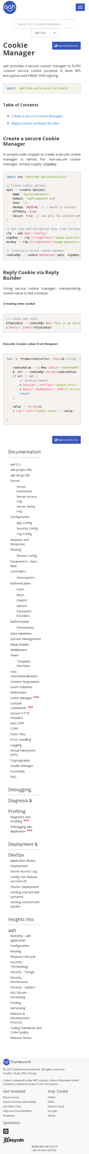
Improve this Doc (68, 46)
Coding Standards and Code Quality (25, 1030)
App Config (24, 523)
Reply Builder (19, 644)
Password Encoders (24, 613)
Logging (16, 745)
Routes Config (27, 555)
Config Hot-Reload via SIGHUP (23, 879)
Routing (15, 549)
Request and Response (19, 542)
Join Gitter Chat (12, 1106)
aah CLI (15, 464)
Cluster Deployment (24, 887)
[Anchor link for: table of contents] (40, 104)
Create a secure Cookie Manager (37, 116)
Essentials (17, 771)
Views (14, 655)
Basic (20, 595)
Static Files (17, 734)
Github (51, 1115)
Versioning (17, 1008)
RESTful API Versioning (18, 995)
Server (15, 480)
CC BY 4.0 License (47, 1084)
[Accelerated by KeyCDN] (13, 1139)
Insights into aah (21, 920)
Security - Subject (22, 987)
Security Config (27, 528)
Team (16, 1073)
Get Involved (14, 1091)
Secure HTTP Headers (20, 715)
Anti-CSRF (17, 723)
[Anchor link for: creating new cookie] (36, 303)
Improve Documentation (17, 1111)
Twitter (52, 1097)
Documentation (24, 452)
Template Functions (23, 663)
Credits (7, 1073)
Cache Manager (21, 698)
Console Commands (18, 705)
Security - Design (22, 972)
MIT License (40, 1080)
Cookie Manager (21, 766)
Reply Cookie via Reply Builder (35, 123)
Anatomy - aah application (20, 938)
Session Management (25, 639)
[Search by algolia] (5, 1131)
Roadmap (9, 1115)
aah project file (21, 470)
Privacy (32, 1073)
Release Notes (21, 1038)
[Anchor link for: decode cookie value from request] (59, 344)
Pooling (15, 1003)
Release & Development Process (20, 1017)
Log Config (24, 534)
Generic (22, 606)
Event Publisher (21, 687)
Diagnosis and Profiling (20, 819)
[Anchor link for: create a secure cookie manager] (27, 143)
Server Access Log (23, 871)
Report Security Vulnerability (19, 1102)
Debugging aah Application (21, 828)
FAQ (13, 776)
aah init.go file (20, 475)
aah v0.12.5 (51, 1146)
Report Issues (11, 1097)
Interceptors (26, 577)
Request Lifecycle (23, 956)
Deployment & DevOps (23, 845)
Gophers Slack (56, 1106)
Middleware (18, 650)
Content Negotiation (24, 681)
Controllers (18, 571)
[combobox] (44, 23)
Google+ (53, 1111)
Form (20, 589)
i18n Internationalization (24, 674)
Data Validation (21, 633)
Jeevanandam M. (29, 1069)
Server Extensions (24, 488)
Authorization (19, 621)
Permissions (25, 627)
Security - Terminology (19, 964)
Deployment (19, 866)
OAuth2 (22, 600)
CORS (14, 728)
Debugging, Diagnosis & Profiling (20, 791)
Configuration (19, 517)
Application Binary (22, 860)
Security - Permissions (19, 979)
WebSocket (18, 692)
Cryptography (20, 760)
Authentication (20, 583)
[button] (44, 32)
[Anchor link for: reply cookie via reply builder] (23, 277)
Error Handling (20, 739)
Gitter (51, 1102)
